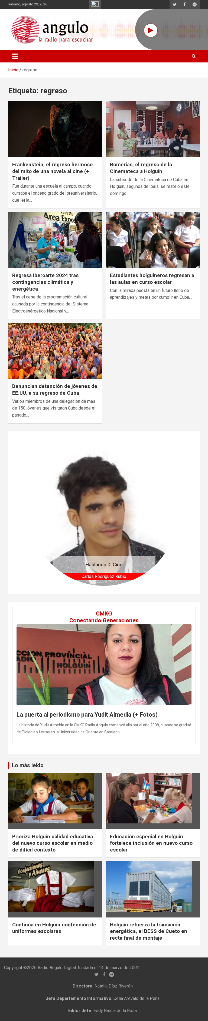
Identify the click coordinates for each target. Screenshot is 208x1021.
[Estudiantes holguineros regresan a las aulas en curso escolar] (153, 240)
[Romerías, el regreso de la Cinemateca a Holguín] (153, 129)
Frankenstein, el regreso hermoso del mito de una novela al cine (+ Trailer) (52, 171)
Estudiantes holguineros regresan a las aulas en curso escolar (152, 278)
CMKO (104, 613)
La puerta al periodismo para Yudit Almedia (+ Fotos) (87, 714)
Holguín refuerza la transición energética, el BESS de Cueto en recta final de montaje (148, 931)
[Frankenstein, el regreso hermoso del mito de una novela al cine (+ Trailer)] (55, 129)
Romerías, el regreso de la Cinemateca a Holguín (141, 167)
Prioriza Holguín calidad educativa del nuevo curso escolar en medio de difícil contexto (52, 843)
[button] (42, 512)
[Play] (151, 30)
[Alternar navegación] (15, 56)
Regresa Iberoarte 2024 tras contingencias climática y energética (45, 282)
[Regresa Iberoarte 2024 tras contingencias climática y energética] (55, 240)
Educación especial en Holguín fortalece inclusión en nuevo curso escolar (151, 843)
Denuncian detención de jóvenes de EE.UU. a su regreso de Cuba (54, 389)
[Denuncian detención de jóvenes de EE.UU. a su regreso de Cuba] (55, 351)
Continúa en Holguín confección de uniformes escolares (54, 928)
